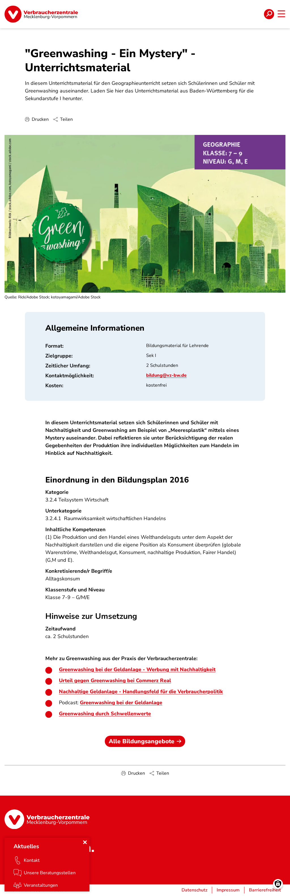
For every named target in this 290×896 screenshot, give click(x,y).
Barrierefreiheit (265, 890)
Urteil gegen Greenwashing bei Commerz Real (115, 680)
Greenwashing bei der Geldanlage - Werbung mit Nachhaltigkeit (137, 669)
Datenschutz (194, 890)
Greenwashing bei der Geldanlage (121, 702)
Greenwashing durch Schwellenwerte (105, 713)
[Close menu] (85, 842)
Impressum (228, 890)
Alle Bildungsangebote (141, 741)
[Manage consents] (278, 884)
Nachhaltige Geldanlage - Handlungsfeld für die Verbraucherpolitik (141, 691)
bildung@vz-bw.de (166, 375)
